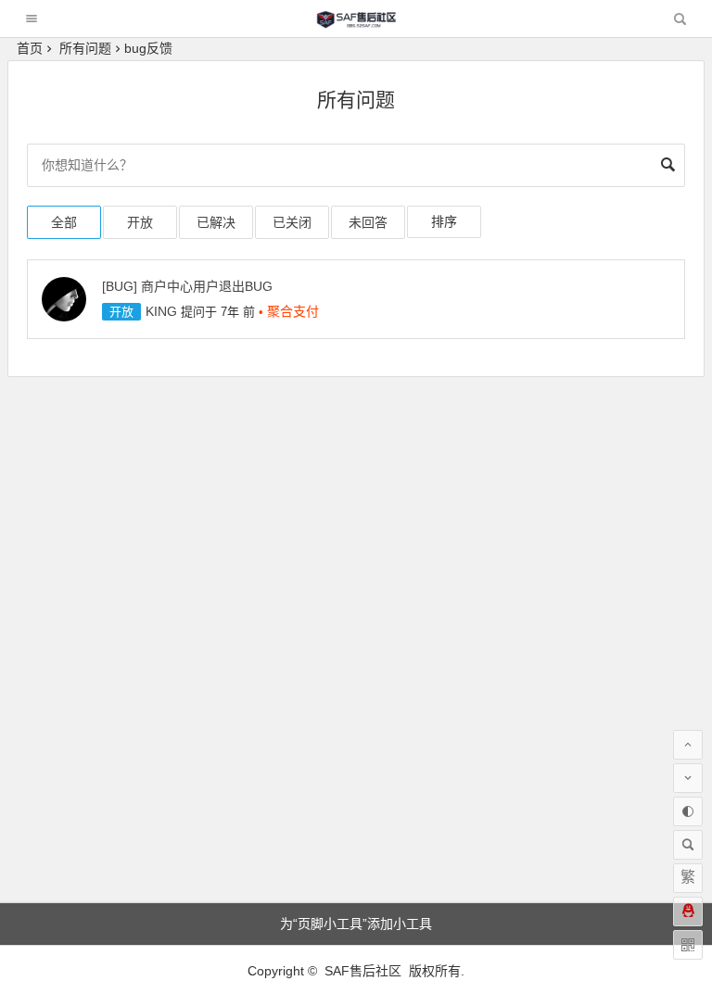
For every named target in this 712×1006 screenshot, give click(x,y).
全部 (64, 222)
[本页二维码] (688, 945)
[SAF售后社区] (356, 23)
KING (161, 311)
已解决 (216, 222)
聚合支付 (293, 311)
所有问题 (85, 48)
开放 (140, 222)
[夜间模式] (688, 811)
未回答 (368, 222)
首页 (30, 48)
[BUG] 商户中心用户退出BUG (187, 286)
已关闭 (292, 222)
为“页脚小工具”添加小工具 (356, 923)
